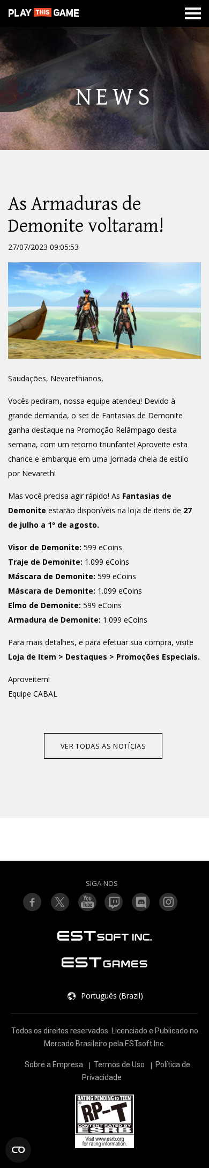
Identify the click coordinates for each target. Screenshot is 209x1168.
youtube (86, 902)
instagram (168, 902)
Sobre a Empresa (54, 1064)
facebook (32, 902)
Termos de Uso (119, 1064)
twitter (114, 902)
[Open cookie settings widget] (18, 1150)
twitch (59, 902)
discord (141, 902)
